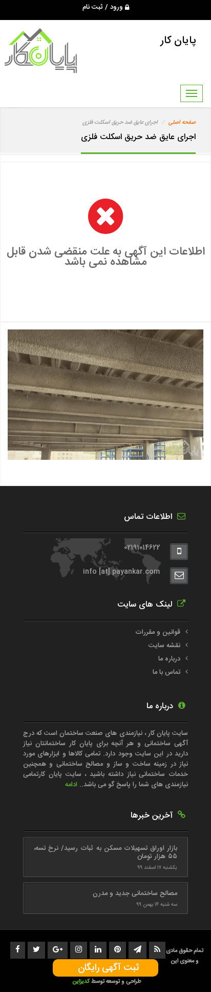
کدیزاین (81, 981)
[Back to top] (180, 966)
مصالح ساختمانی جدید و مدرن (135, 893)
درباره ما (169, 659)
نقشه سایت (164, 645)
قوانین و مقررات (157, 632)
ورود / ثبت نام (103, 7)
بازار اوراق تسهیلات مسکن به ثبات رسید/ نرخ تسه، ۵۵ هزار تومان (105, 852)
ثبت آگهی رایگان (106, 968)
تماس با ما (166, 672)
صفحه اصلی (182, 122)
